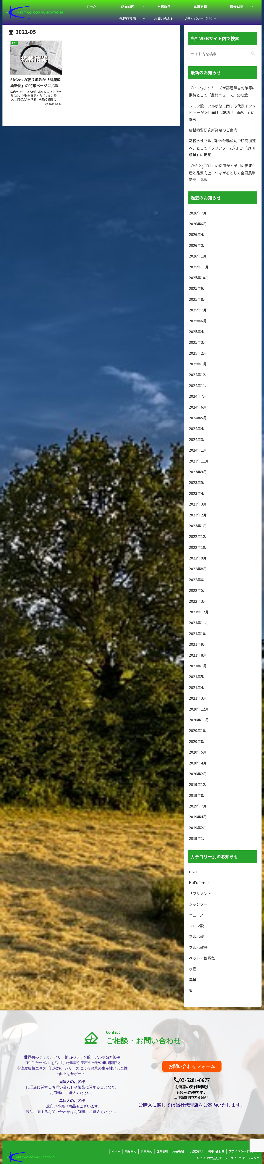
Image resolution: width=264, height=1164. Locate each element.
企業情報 (162, 1151)
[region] (132, 1072)
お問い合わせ (215, 1151)
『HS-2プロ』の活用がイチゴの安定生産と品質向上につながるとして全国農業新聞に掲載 (222, 172)
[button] (253, 53)
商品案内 (130, 1151)
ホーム (116, 1151)
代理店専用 (195, 1151)
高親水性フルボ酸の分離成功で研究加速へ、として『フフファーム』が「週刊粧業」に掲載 (222, 147)
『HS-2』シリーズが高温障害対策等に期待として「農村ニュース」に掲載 (222, 91)
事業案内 (146, 1151)
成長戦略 (178, 1151)
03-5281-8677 (194, 1080)
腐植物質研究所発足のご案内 (213, 130)
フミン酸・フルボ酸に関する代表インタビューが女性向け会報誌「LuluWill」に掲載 (222, 112)
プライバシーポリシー (243, 1151)
